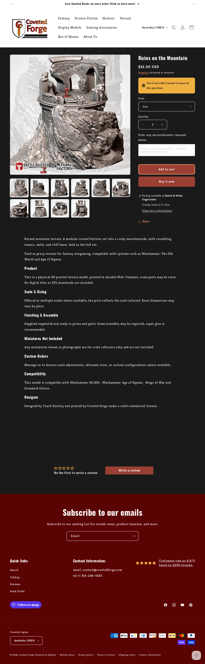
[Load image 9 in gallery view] (60, 208)
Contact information (150, 654)
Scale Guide (17, 591)
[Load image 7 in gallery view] (19, 208)
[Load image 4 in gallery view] (80, 188)
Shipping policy (127, 654)
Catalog (14, 577)
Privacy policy (85, 654)
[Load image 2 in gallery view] (39, 188)
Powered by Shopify (45, 654)
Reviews (15, 584)
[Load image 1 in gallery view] (19, 188)
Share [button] (146, 221)
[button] (173, 27)
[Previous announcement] (11, 4)
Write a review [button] (129, 470)
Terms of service (106, 654)
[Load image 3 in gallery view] (60, 188)
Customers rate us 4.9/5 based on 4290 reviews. (177, 563)
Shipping (143, 72)
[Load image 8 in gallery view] (39, 208)
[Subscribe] (133, 536)
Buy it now (166, 181)
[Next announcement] (193, 4)
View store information (157, 211)
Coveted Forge (26, 654)
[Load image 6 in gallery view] (121, 188)
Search (14, 570)
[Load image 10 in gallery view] (80, 208)
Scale (141, 98)
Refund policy (67, 654)
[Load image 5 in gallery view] (100, 188)
